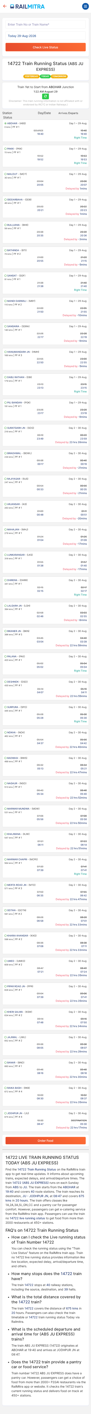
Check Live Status (45, 47)
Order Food (45, 1140)
